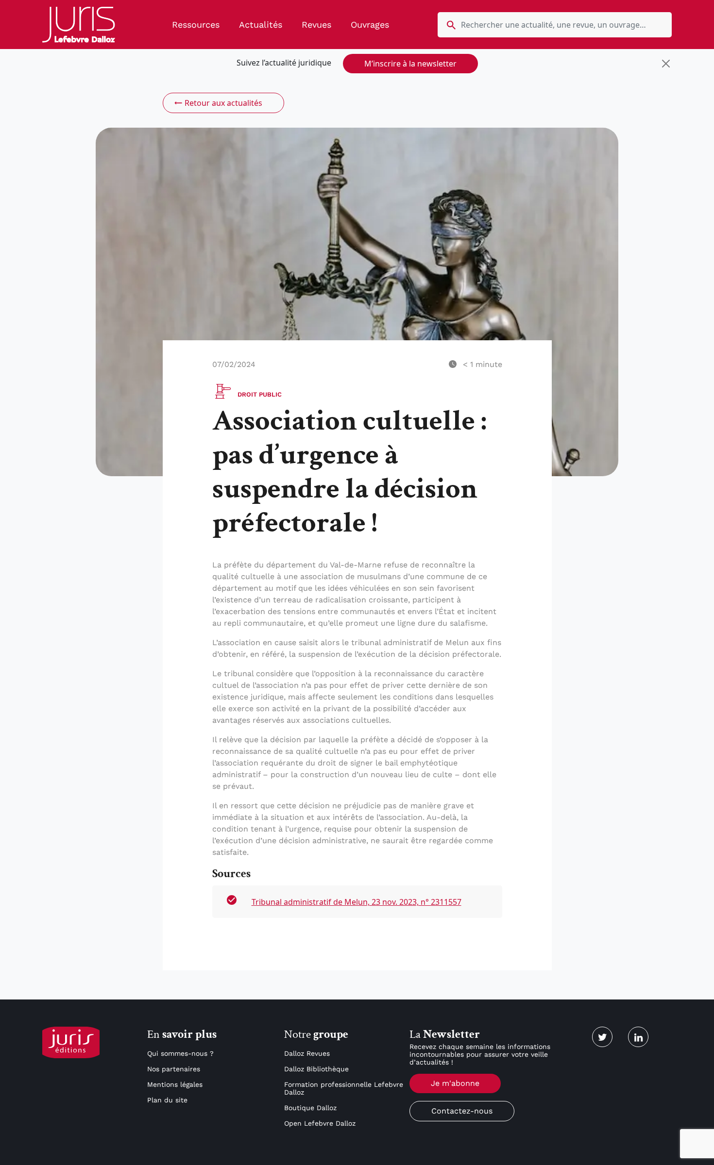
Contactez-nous (462, 1110)
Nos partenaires (173, 1069)
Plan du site (167, 1100)
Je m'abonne (455, 1083)
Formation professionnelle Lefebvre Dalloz (343, 1088)
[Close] (666, 63)
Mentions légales (175, 1084)
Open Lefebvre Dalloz (320, 1123)
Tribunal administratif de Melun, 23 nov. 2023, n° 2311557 (356, 902)
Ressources (196, 24)
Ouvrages (370, 24)
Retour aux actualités (223, 103)
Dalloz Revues (307, 1053)
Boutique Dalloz (310, 1108)
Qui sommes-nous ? (180, 1053)
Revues (316, 24)
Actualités (260, 24)
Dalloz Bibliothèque (316, 1069)
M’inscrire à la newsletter (410, 63)
